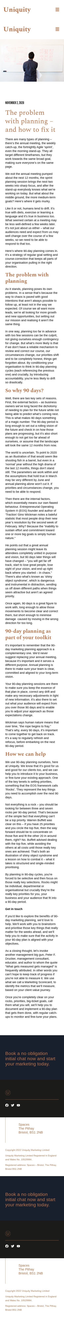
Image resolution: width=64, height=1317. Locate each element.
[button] (57, 9)
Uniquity (17, 10)
